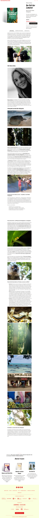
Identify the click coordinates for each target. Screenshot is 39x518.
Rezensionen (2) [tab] (27, 30)
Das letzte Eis (32, 471)
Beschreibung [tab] (12, 30)
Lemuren (14, 454)
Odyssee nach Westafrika (7, 473)
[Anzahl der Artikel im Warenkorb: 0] (37, 0)
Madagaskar (29, 28)
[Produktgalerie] (12, 14)
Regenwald (24, 454)
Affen (12, 454)
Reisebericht (14, 455)
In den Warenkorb (33, 23)
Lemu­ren (13, 251)
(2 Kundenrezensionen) (33, 21)
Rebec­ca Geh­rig (10, 99)
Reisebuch (17, 455)
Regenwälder (28, 454)
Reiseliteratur (21, 455)
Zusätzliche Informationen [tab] (19, 30)
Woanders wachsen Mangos (19, 472)
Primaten (21, 454)
